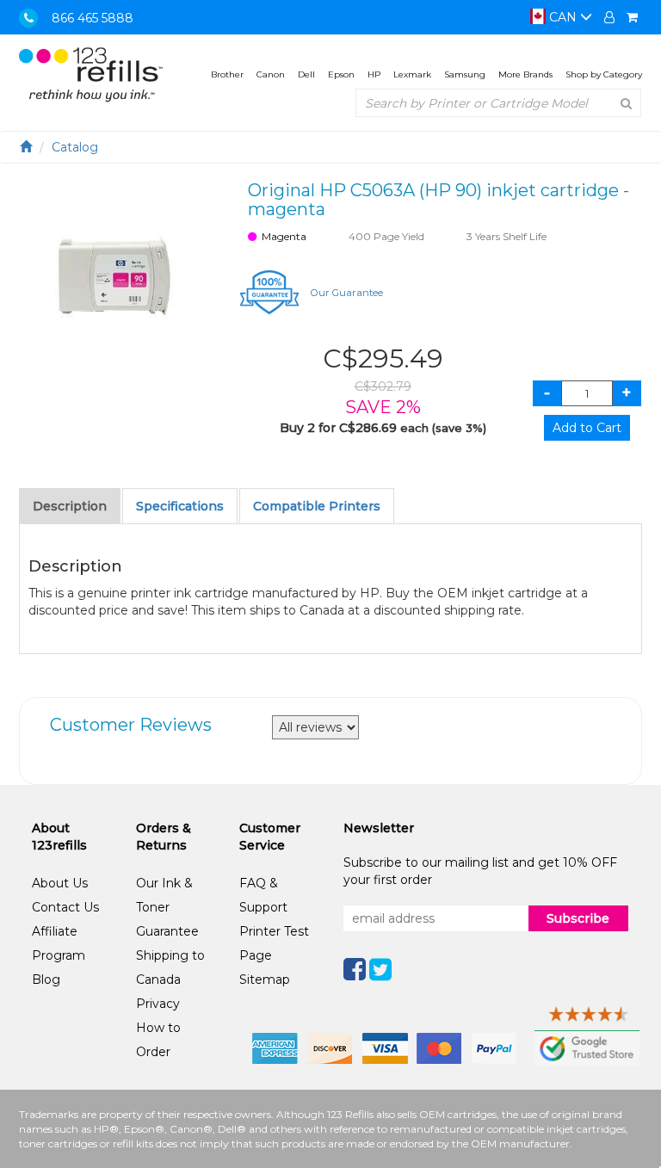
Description (70, 506)
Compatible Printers (316, 506)
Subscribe (578, 918)
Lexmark (412, 74)
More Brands (525, 74)
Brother (227, 74)
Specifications (180, 506)
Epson (341, 74)
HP (374, 74)
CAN (563, 17)
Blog (46, 979)
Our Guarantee (347, 293)
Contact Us (65, 907)
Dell (306, 74)
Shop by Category (603, 74)
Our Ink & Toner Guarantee (167, 907)
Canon (270, 74)
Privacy (158, 1003)
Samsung (464, 74)
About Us (60, 883)
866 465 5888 (92, 18)
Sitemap (264, 979)
